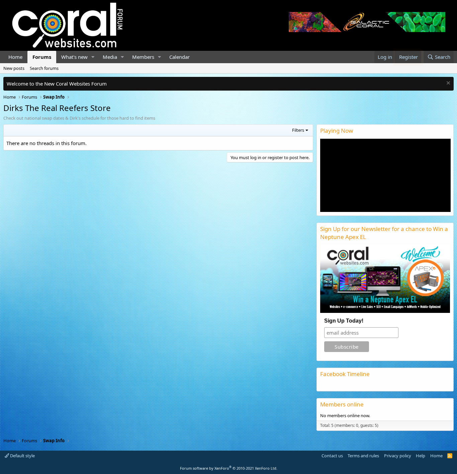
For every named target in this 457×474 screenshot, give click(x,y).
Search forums (44, 68)
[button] (93, 57)
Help (420, 456)
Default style (22, 456)
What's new (74, 56)
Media (110, 56)
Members (143, 56)
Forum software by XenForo (228, 468)
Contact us (332, 456)
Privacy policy (397, 456)
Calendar (179, 56)
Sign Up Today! (343, 321)
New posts (13, 68)
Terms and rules (363, 456)
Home (15, 56)
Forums (41, 56)
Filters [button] (298, 130)
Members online (342, 404)
